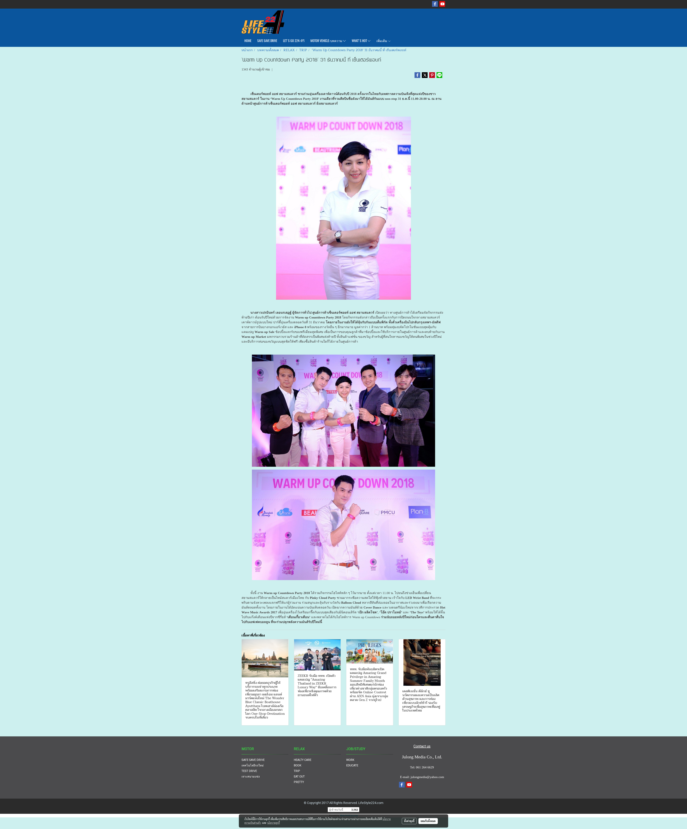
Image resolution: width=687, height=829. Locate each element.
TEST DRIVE (249, 771)
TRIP (297, 771)
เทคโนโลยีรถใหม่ (253, 765)
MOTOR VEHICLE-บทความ (326, 40)
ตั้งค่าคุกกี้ (409, 821)
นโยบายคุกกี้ (273, 822)
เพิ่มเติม (382, 40)
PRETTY (299, 782)
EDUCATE (352, 765)
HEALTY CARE (302, 760)
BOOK (297, 765)
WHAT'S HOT (360, 40)
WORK (350, 760)
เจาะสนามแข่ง (251, 776)
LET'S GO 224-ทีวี (293, 40)
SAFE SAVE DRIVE (267, 40)
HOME (247, 40)
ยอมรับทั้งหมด (428, 821)
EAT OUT (299, 776)
